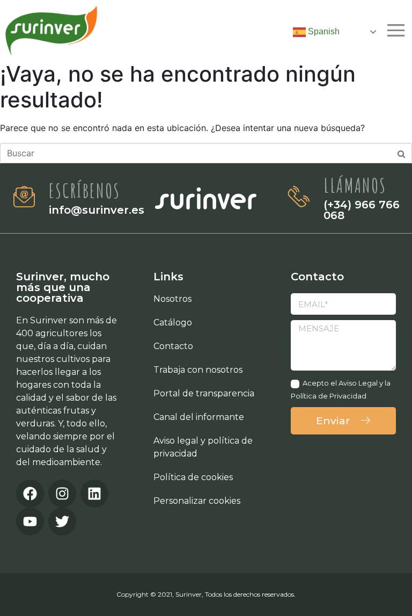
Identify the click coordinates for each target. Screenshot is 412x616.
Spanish (323, 31)
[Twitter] (62, 521)
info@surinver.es (96, 210)
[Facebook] (30, 494)
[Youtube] (30, 521)
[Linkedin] (94, 494)
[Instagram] (62, 494)
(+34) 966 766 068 (361, 210)
